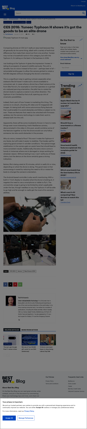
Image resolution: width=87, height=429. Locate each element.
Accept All (9, 418)
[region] (43, 413)
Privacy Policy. (29, 411)
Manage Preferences (26, 418)
